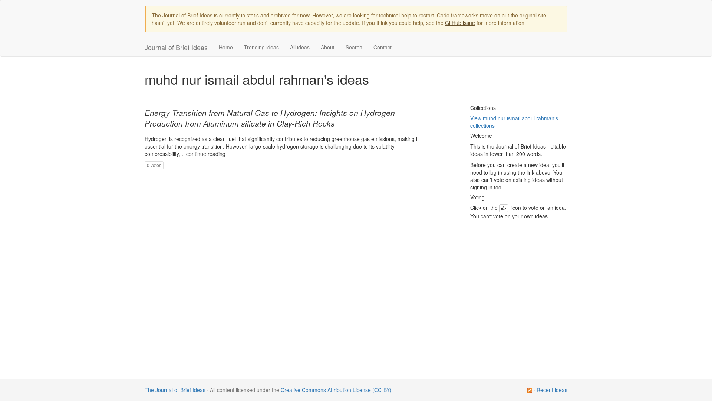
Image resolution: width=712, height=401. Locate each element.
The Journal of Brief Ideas (175, 390)
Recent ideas (552, 390)
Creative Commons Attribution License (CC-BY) (336, 390)
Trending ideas (261, 47)
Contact (382, 47)
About (327, 47)
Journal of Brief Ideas (176, 47)
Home (226, 47)
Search (354, 47)
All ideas (300, 47)
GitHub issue (460, 22)
